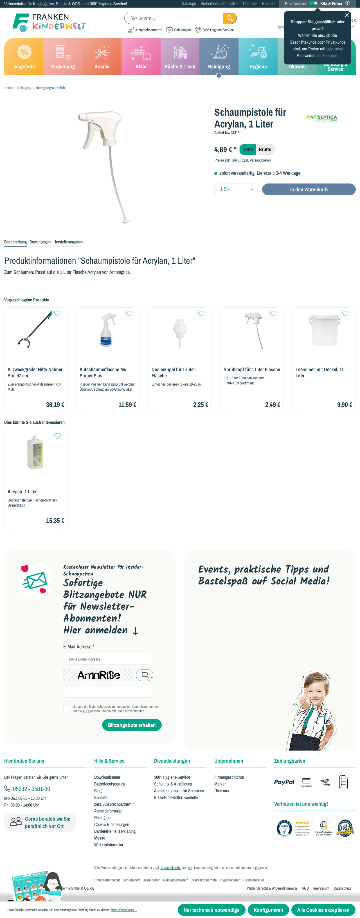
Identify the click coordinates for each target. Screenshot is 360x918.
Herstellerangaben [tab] (68, 242)
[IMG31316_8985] (105, 166)
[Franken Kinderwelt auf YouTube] (203, 607)
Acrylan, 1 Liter (22, 492)
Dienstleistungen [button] (172, 760)
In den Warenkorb (309, 189)
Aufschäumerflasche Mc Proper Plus (103, 372)
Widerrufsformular (108, 844)
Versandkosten (171, 867)
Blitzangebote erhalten (132, 725)
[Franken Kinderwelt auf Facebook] (221, 606)
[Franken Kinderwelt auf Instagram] (239, 607)
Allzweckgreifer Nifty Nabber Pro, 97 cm (35, 372)
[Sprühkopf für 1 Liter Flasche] (252, 330)
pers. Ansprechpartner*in (114, 804)
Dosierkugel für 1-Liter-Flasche (174, 372)
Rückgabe (102, 817)
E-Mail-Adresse (78, 646)
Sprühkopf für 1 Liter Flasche (252, 369)
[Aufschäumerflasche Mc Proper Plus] (108, 330)
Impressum (321, 888)
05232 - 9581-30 (31, 788)
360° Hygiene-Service (172, 777)
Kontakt (268, 3)
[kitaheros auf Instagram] (257, 607)
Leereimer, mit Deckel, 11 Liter (320, 372)
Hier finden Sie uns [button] (24, 760)
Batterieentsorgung (109, 784)
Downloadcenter (107, 777)
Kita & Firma (331, 3)
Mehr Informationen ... (124, 910)
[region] (105, 166)
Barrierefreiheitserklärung (115, 831)
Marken (220, 784)
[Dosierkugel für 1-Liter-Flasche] (180, 330)
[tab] (15, 242)
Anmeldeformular (108, 811)
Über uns (250, 3)
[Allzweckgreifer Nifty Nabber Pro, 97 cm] (36, 330)
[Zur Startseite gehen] (45, 23)
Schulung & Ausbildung (173, 784)
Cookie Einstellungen (111, 824)
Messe (99, 838)
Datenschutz (342, 888)
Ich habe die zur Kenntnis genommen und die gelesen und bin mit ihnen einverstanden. (115, 708)
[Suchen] (230, 18)
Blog (98, 790)
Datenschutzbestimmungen (107, 706)
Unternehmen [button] (228, 760)
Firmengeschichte (229, 777)
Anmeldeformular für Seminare (179, 790)
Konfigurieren (268, 909)
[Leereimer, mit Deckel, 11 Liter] (324, 330)
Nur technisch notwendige (212, 909)
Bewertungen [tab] (40, 242)
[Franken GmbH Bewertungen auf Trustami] (317, 828)
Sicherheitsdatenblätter (219, 3)
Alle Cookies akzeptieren (323, 909)
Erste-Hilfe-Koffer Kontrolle (176, 797)
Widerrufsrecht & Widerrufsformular (272, 888)
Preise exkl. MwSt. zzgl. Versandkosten (243, 160)
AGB (85, 711)
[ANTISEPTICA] (330, 115)
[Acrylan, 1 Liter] (36, 452)
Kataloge (189, 3)
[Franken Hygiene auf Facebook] (274, 606)
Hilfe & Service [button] (109, 760)
